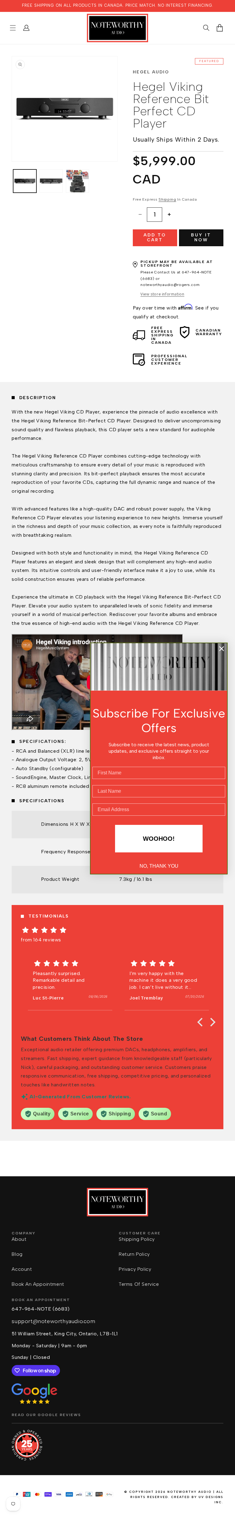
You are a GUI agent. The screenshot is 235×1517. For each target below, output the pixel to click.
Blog (17, 1254)
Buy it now (201, 237)
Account (22, 1269)
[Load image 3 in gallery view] (77, 181)
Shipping (167, 199)
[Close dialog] (221, 649)
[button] (13, 28)
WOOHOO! (159, 838)
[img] (117, 930)
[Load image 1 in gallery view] (24, 181)
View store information (162, 294)
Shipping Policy (137, 1239)
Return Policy (134, 1254)
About (19, 1239)
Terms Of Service (139, 1284)
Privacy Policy (135, 1269)
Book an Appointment (38, 1284)
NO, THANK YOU (159, 866)
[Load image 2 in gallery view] (51, 181)
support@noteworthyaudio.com (53, 1321)
